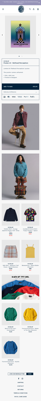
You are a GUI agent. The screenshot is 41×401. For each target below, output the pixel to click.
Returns (21, 389)
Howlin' (6, 61)
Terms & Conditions (20, 393)
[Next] (38, 35)
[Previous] (2, 35)
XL (13, 225)
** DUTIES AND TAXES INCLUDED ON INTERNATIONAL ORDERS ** (20, 2)
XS (30, 225)
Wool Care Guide (20, 396)
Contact (20, 386)
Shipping (21, 382)
